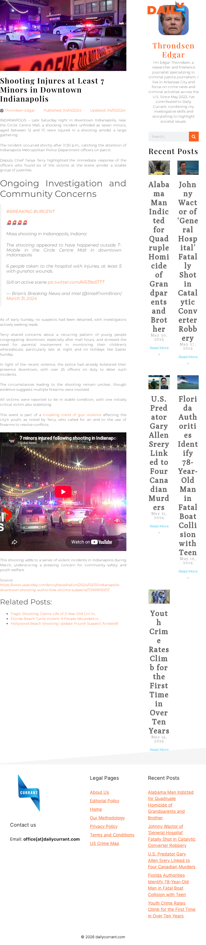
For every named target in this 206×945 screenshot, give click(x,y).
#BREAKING (19, 211)
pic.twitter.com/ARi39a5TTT (76, 282)
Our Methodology (107, 817)
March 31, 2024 (21, 298)
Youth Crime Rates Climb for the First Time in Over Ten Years (159, 672)
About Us (99, 792)
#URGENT (44, 211)
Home (96, 809)
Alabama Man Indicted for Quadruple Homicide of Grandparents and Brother (159, 256)
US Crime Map (104, 843)
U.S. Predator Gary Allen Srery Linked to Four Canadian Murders (159, 453)
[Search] (194, 136)
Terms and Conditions (112, 834)
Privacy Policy (104, 826)
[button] (65, 8)
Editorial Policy (104, 800)
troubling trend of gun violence (72, 415)
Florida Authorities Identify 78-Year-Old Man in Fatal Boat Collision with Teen (188, 475)
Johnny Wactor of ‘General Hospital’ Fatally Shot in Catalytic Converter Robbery (188, 261)
